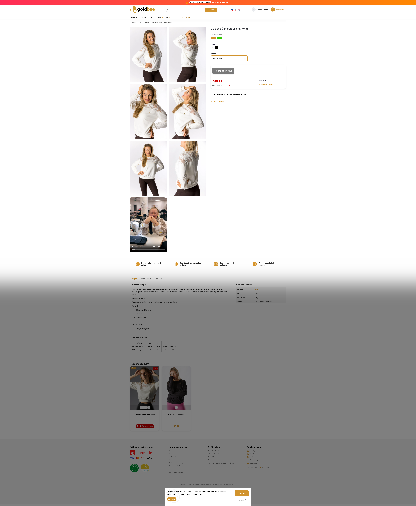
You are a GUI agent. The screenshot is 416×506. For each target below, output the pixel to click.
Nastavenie (171, 499)
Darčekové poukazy (176, 463)
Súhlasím (242, 493)
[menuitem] (135, 17)
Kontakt (172, 451)
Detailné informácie (217, 101)
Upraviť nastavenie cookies (226, 484)
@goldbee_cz (254, 460)
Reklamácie (173, 454)
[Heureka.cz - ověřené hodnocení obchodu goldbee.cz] (144, 467)
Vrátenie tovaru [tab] (146, 279)
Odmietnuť (241, 500)
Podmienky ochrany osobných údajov (221, 463)
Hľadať (211, 10)
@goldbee (253, 463)
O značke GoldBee (214, 451)
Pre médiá (211, 457)
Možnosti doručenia (266, 84)
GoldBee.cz (254, 454)
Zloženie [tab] (158, 279)
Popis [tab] (134, 279)
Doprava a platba (175, 466)
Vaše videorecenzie (176, 472)
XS (141, 407)
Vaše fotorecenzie (175, 469)
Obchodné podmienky (215, 460)
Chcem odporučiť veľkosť (237, 94)
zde (200, 494)
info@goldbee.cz (256, 451)
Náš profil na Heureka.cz (217, 454)
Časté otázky (173, 460)
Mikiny (257, 290)
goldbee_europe (255, 457)
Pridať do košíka (223, 71)
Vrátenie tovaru (174, 457)
